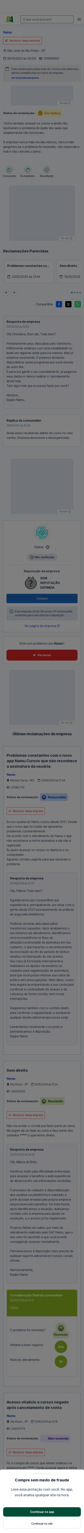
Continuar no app (42, 1511)
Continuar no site (42, 1523)
